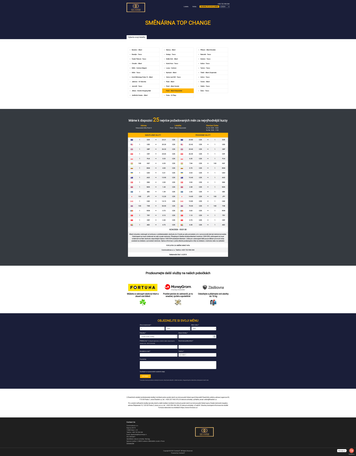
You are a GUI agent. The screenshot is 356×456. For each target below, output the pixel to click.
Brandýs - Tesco (137, 54)
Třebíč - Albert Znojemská (208, 72)
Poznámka (143, 359)
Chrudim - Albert (137, 63)
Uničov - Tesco (205, 77)
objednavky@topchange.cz (138, 434)
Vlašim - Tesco (205, 86)
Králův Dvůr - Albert (172, 59)
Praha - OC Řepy (171, 95)
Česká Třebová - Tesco (139, 59)
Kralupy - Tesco (171, 54)
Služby (194, 6)
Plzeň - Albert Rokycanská (174, 91)
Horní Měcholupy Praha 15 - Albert (142, 77)
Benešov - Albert (137, 50)
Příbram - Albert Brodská (207, 50)
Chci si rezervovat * (145, 325)
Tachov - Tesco (205, 68)
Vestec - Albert (205, 82)
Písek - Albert (170, 82)
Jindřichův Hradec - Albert (140, 95)
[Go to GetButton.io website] (352, 454)
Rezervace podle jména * (185, 341)
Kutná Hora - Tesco (172, 63)
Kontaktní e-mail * (145, 351)
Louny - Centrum (171, 68)
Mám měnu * (195, 325)
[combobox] (182, 355)
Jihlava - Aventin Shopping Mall (141, 91)
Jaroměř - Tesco (137, 86)
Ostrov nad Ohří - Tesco (173, 77)
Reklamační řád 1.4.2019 (178, 254)
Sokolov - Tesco (205, 59)
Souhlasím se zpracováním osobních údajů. (152, 371)
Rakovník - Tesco (205, 54)
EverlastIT (182, 453)
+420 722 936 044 (223, 4)
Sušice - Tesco (205, 63)
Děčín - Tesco (136, 72)
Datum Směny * (183, 333)
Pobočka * (143, 333)
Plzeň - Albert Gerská (172, 86)
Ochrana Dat (130, 443)
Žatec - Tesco (204, 91)
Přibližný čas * (157, 342)
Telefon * (181, 351)
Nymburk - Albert (171, 72)
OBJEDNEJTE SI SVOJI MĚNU (209, 6)
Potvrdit (145, 376)
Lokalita (186, 6)
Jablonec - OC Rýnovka (139, 82)
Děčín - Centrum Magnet (139, 68)
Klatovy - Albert (170, 50)
